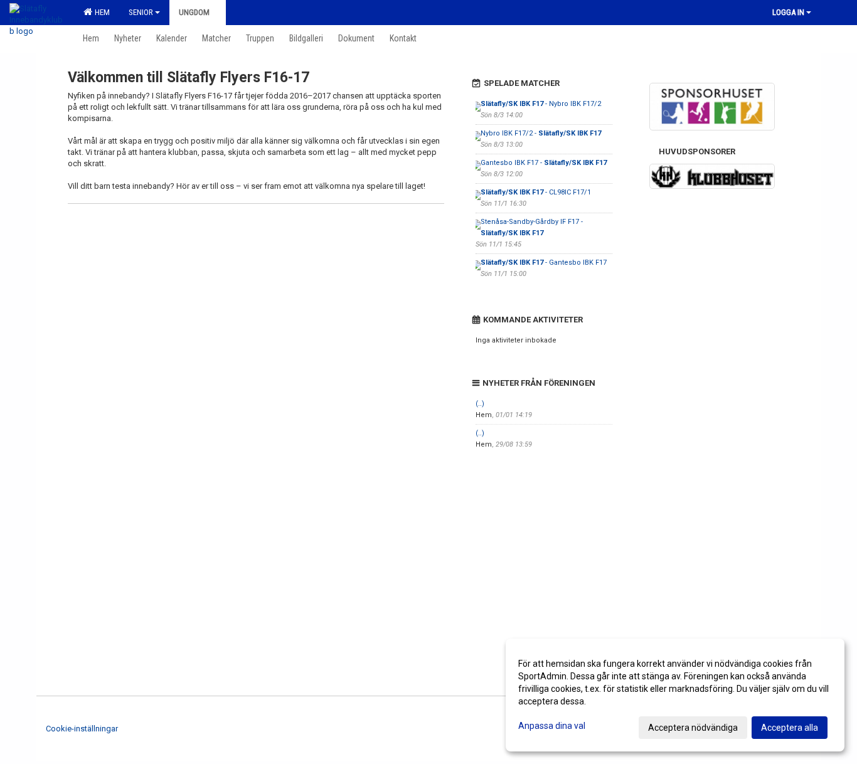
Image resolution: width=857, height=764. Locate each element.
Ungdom (194, 12)
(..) (480, 404)
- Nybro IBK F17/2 (541, 104)
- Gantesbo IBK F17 (544, 262)
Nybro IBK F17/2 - (541, 133)
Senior (141, 12)
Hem (100, 12)
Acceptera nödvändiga (693, 728)
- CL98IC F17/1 (536, 192)
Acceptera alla (789, 728)
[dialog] (675, 695)
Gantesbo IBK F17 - (544, 163)
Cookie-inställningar (82, 728)
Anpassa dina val (551, 726)
